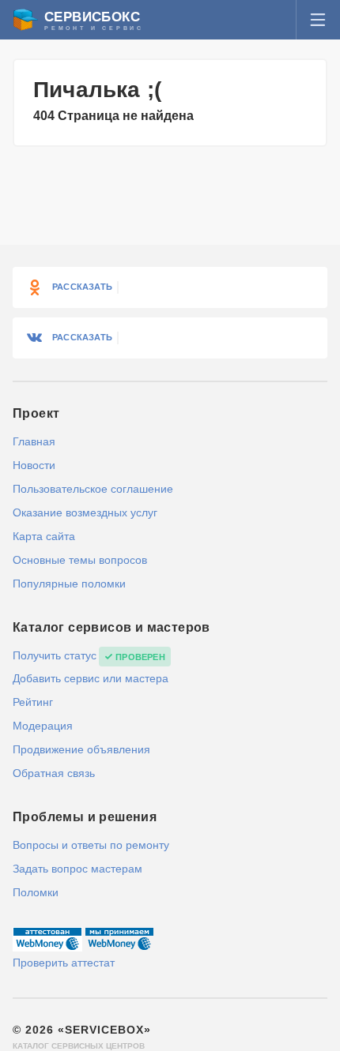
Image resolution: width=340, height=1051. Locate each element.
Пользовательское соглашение (93, 488)
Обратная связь (54, 773)
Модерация (43, 725)
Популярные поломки (69, 583)
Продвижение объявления (81, 749)
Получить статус (54, 655)
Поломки (36, 892)
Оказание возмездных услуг (85, 512)
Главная (34, 441)
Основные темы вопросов (80, 560)
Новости (34, 465)
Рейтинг (33, 702)
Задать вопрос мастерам (77, 868)
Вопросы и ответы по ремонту (91, 845)
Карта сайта (44, 536)
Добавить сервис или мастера (90, 678)
